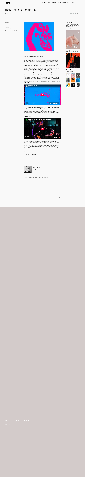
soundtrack (44, 157)
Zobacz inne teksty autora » (37, 170)
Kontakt (72, 2)
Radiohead (40, 157)
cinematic (30, 157)
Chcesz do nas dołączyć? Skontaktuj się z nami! (72, 26)
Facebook (68, 2)
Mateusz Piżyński (9, 13)
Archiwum (54, 2)
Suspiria (47, 157)
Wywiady (49, 2)
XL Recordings (27, 151)
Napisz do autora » (36, 169)
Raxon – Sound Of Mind (17, 420)
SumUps (63, 2)
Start (42, 2)
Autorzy (59, 2)
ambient (27, 157)
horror (33, 157)
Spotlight (74, 13)
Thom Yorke (50, 157)
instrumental (36, 157)
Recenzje (45, 2)
